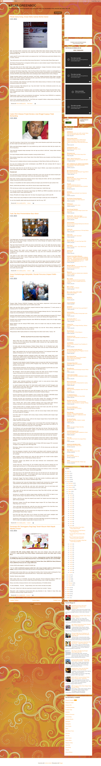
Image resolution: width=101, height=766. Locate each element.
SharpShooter (70, 368)
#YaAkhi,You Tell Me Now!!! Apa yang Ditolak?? (77, 308)
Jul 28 (71, 501)
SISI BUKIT (69, 306)
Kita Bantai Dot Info (72, 400)
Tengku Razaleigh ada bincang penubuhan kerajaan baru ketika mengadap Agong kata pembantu (76, 281)
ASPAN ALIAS (70, 388)
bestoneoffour (70, 312)
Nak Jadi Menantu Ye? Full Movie (74, 408)
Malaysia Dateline (69, 700)
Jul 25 (71, 507)
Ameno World (70, 240)
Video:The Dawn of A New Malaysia (74, 332)
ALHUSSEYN (70, 343)
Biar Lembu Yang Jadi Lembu (74, 292)
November (70, 485)
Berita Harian (68, 738)
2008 (68, 595)
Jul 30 (71, 497)
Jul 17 (71, 523)
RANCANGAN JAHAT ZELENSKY (74, 235)
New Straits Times (69, 731)
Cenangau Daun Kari (72, 363)
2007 (68, 597)
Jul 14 (71, 546)
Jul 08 (71, 558)
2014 (68, 479)
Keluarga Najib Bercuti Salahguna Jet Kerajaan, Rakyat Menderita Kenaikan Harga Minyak (80, 634)
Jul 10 (71, 554)
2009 (68, 593)
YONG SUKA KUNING (72, 375)
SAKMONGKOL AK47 (72, 147)
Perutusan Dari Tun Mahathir (73, 287)
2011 (68, 589)
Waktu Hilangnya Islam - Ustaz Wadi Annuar (76, 246)
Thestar (67, 749)
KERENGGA (70, 132)
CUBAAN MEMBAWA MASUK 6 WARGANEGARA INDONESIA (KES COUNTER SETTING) (77, 186)
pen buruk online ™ (72, 318)
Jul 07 (71, 560)
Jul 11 (71, 552)
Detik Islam (70, 245)
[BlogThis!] (12, 19)
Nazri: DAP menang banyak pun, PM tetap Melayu (78, 230)
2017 (68, 473)
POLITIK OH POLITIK (72, 293)
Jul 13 (71, 548)
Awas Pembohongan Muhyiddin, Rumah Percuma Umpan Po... (76, 537)
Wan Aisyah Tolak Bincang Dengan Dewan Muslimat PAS (80, 651)
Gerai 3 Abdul (70, 455)
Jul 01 (71, 572)
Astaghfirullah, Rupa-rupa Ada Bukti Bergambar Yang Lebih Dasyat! (80, 669)
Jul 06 (71, 562)
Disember (70, 483)
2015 (68, 477)
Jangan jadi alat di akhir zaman (73, 205)
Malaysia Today (69, 742)
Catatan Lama (57, 600)
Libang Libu (70, 324)
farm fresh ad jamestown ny (73, 456)
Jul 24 (71, 509)
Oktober (70, 487)
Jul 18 (71, 521)
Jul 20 (71, 517)
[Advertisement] (35, 108)
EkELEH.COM (70, 177)
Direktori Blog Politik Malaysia (74, 349)
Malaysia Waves (71, 265)
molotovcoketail (48, 763)
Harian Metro (68, 740)
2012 (68, 587)
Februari (70, 583)
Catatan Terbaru (14, 600)
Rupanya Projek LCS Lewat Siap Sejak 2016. (76, 241)
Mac (69, 581)
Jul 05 (71, 564)
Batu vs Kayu (70, 286)
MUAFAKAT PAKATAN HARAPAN (74, 364)
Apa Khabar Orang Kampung (74, 198)
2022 (68, 471)
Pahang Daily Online (72, 138)
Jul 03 (71, 568)
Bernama (67, 733)
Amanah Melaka (71, 302)
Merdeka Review (69, 719)
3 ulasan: (29, 270)
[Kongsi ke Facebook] (15, 19)
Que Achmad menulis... (73, 170)
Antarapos (67, 721)
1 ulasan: (29, 203)
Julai (69, 493)
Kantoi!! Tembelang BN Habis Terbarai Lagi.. (76, 461)
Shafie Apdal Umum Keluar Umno (74, 445)
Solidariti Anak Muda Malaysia (74, 256)
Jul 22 (71, 513)
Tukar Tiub (69, 234)
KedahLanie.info (71, 336)
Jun (69, 575)
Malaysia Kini (68, 705)
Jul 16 (71, 525)
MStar (66, 728)
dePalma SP (70, 250)
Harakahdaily (68, 716)
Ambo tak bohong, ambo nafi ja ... (74, 320)
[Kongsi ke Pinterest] (16, 19)
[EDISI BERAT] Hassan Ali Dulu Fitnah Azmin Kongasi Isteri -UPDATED (80, 678)
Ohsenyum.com (71, 153)
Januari (70, 585)
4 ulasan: (28, 595)
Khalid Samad (70, 331)
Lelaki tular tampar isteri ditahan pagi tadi (76, 199)
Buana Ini (69, 272)
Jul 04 (71, 566)
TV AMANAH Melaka (72, 395)
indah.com (69, 229)
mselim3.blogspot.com (72, 431)
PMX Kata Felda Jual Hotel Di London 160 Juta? (77, 159)
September (71, 489)
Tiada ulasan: (30, 103)
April (69, 579)
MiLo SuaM (70, 278)
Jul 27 (71, 503)
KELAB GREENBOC (22, 5)
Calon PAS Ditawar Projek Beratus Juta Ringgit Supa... (77, 531)
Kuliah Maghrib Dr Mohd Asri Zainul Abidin (76, 396)
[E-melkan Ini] (10, 19)
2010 (68, 591)
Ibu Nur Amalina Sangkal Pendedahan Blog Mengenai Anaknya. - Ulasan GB (80, 660)
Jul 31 (71, 495)
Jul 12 (71, 550)
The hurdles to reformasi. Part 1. (74, 149)
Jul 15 (71, 544)
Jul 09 (71, 556)
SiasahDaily (68, 747)
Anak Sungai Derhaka (72, 209)
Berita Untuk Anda (71, 381)
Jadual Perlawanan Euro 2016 (73, 451)
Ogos (69, 491)
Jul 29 (71, 499)
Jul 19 (71, 519)
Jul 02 (71, 570)
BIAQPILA (69, 297)
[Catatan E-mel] (35, 103)
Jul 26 (71, 505)
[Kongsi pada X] (13, 19)
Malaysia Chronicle (69, 714)
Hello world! (69, 252)
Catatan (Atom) (37, 604)
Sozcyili (69, 183)
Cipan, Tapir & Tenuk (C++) (73, 158)
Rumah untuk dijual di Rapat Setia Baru (75, 426)
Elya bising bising (71, 356)
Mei (69, 577)
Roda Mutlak (70, 412)
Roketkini (67, 712)
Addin (68, 460)
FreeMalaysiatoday (69, 707)
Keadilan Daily (68, 709)
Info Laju (69, 437)
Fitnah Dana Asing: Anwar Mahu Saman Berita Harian (29, 17)
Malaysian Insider (69, 702)
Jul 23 (71, 511)
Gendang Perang (71, 419)
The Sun (67, 735)
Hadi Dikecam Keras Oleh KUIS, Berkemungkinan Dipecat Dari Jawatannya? (79, 607)
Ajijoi (68, 425)
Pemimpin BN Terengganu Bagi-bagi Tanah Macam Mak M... (77, 541)
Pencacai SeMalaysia (72, 407)
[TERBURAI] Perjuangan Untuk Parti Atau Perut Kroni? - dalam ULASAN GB (81, 642)
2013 (68, 481)
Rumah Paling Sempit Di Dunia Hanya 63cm (76, 154)
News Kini (67, 745)
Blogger (61, 763)
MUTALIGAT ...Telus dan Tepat (74, 216)
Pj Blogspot (70, 203)
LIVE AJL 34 (69, 298)
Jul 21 (71, 515)
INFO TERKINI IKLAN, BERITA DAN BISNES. (78, 164)
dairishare (69, 191)
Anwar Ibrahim (70, 222)
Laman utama (35, 600)
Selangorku (68, 723)
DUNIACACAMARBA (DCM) (73, 444)
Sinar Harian (68, 726)
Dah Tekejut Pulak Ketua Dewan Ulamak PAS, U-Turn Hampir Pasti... (81, 625)
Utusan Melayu (68, 752)
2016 (68, 475)
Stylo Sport (70, 449)
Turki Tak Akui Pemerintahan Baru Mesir (24, 213)
